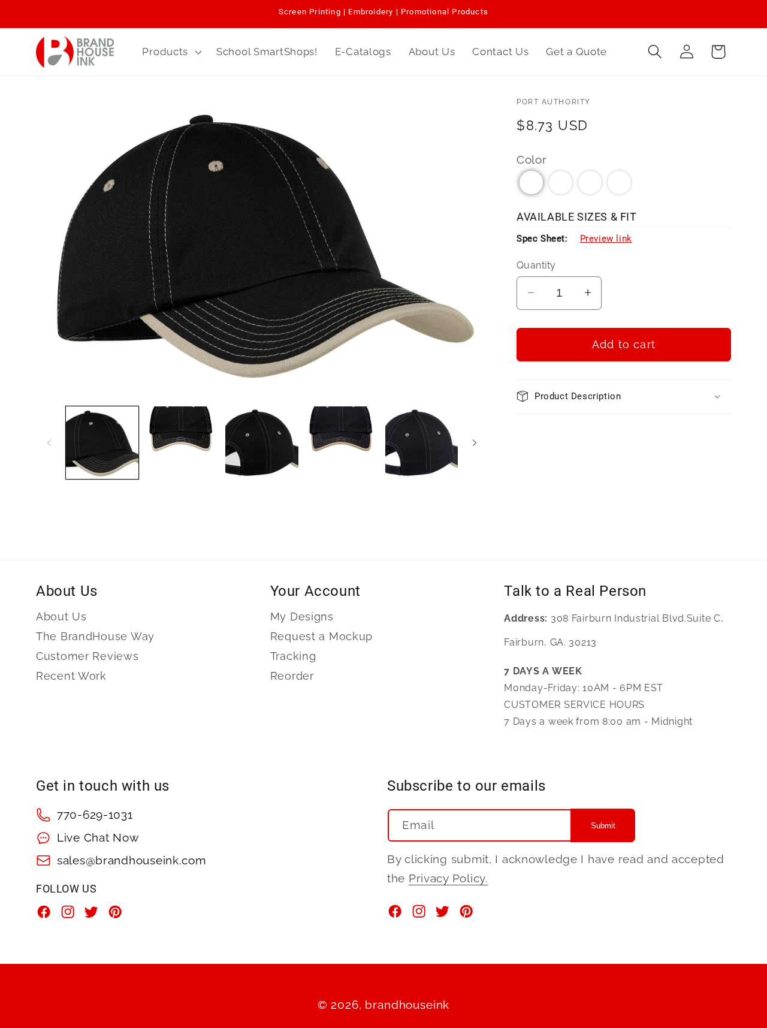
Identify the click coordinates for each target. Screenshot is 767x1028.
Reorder (292, 676)
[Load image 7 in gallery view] (421, 442)
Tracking (293, 656)
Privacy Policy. (448, 878)
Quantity (536, 264)
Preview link (606, 238)
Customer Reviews (87, 656)
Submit (603, 825)
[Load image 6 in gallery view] (342, 442)
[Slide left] (49, 442)
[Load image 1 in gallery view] (102, 442)
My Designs (302, 617)
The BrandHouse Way (95, 636)
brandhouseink (407, 1004)
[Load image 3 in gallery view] (261, 442)
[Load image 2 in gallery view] (182, 442)
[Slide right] (474, 442)
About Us (61, 617)
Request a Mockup (321, 636)
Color (532, 158)
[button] (171, 52)
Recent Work (71, 676)
